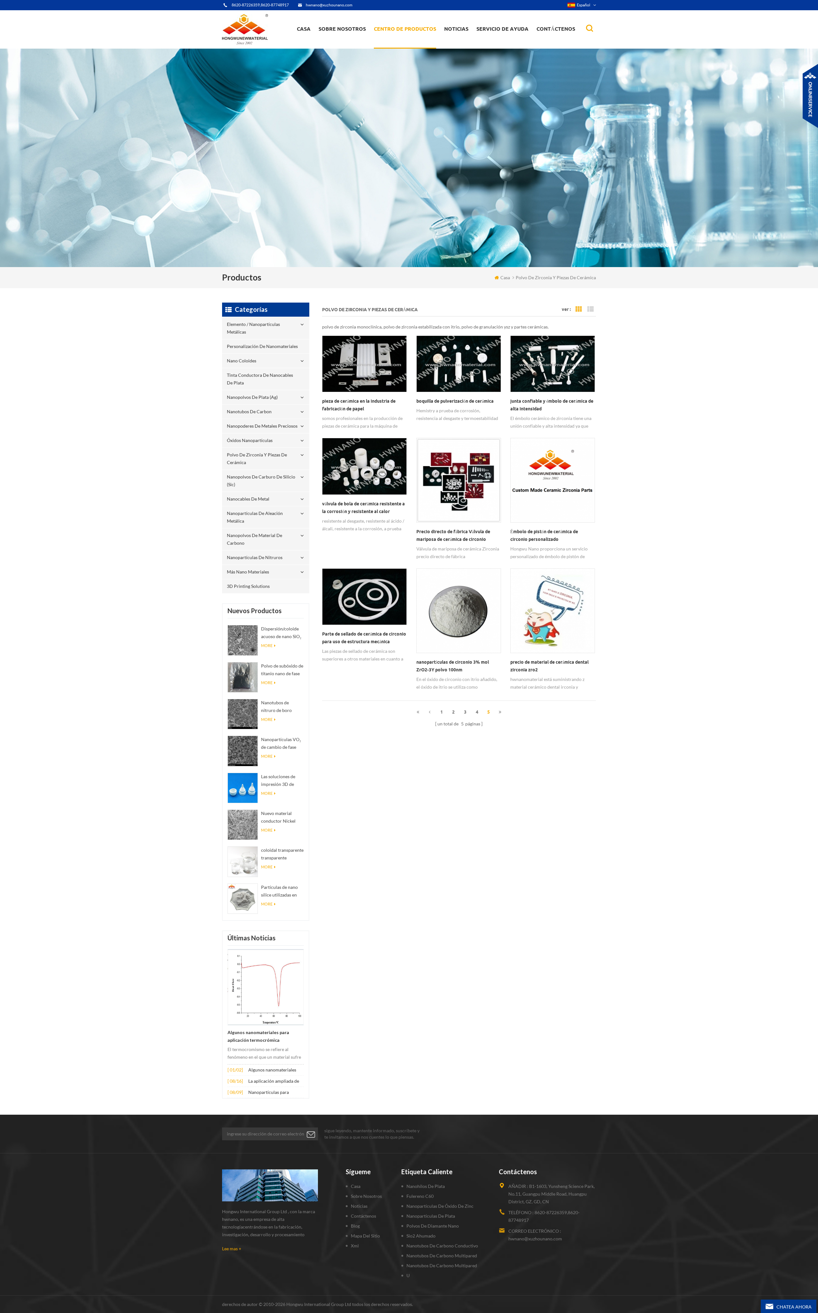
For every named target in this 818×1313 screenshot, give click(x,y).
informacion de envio (343, 43)
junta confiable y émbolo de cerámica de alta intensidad (551, 405)
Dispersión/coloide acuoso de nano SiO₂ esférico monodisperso (281, 633)
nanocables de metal (248, 499)
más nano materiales (248, 571)
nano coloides (241, 360)
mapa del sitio (365, 1235)
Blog (355, 1226)
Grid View (578, 309)
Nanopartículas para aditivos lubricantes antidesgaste (268, 1092)
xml (355, 1245)
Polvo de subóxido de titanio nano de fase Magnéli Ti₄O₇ (282, 670)
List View (590, 309)
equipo (330, 46)
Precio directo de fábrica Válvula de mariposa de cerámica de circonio (453, 535)
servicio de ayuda (502, 29)
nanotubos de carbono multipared (441, 1255)
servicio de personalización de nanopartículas (354, 42)
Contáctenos (555, 29)
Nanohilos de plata (425, 1186)
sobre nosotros (342, 29)
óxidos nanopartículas (250, 440)
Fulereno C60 (420, 1196)
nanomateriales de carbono (475, 42)
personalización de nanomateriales (397, 45)
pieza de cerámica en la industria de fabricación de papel (359, 405)
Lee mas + (231, 1248)
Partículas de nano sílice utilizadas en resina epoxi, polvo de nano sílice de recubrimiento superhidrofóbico (279, 891)
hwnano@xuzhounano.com (329, 5)
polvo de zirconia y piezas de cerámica (410, 39)
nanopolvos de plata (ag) (411, 42)
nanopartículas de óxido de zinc (440, 1206)
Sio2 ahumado (421, 1235)
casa (304, 29)
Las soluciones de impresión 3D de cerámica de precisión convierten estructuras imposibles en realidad (281, 781)
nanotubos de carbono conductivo (442, 1245)
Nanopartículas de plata (430, 1216)
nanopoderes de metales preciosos (411, 40)
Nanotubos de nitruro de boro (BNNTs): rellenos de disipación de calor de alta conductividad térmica (282, 707)
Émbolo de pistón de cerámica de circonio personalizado (544, 535)
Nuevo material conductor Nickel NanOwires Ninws (279, 818)
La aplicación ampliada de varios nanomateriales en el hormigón (275, 1081)
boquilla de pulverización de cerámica (455, 401)
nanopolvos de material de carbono (254, 539)
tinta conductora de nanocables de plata (408, 43)
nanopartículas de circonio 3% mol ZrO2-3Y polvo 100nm (452, 666)
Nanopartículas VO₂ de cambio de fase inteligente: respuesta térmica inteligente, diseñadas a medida (282, 744)
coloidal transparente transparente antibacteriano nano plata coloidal (282, 854)
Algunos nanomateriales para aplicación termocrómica (258, 1036)
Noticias (456, 29)
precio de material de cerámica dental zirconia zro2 (549, 666)
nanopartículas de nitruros (254, 557)
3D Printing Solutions (248, 586)
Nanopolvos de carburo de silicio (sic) (261, 480)
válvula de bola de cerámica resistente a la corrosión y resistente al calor (363, 507)
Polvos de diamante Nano (432, 1226)
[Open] (810, 96)
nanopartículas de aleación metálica (255, 517)
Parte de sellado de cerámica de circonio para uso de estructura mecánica (364, 637)
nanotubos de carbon (249, 411)
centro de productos (405, 29)
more (267, 645)
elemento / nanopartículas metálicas (403, 47)
